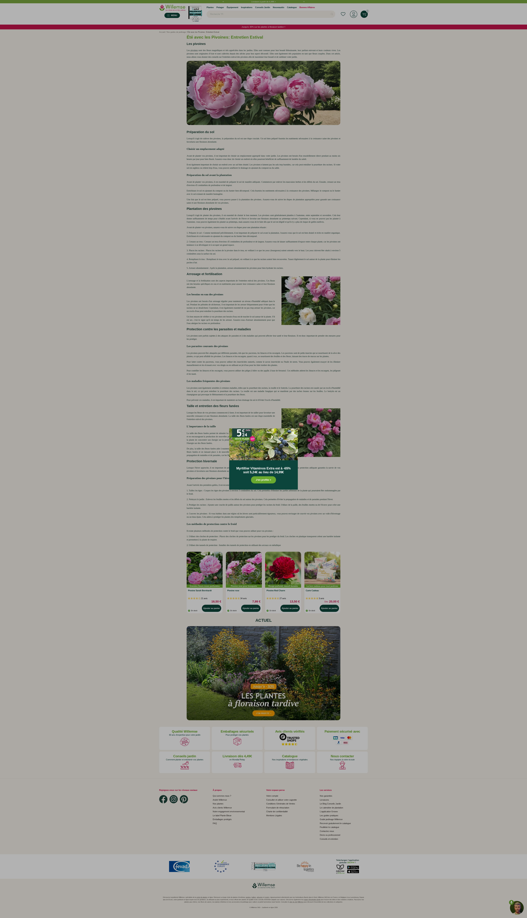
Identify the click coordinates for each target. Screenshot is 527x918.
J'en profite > (263, 480)
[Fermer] (293, 433)
